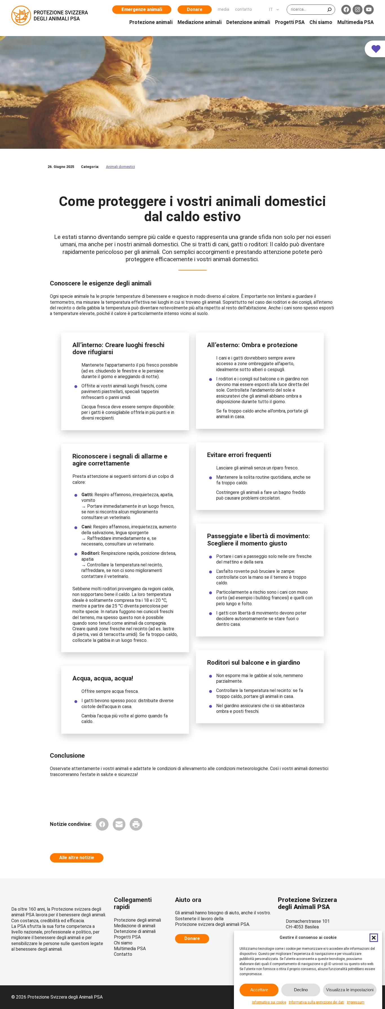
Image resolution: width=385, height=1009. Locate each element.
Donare (194, 9)
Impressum (355, 1002)
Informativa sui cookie (269, 1002)
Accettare (259, 989)
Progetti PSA (127, 937)
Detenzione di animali (135, 931)
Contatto (123, 954)
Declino (301, 989)
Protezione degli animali (137, 920)
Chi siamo (123, 943)
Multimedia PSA (130, 948)
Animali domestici (120, 167)
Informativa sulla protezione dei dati (316, 1002)
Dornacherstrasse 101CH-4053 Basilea (308, 924)
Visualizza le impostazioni (349, 989)
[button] (374, 938)
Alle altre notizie (76, 857)
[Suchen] (329, 9)
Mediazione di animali (134, 925)
